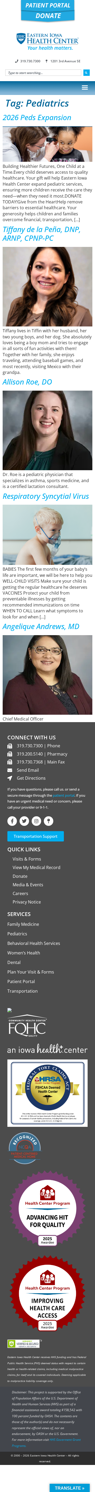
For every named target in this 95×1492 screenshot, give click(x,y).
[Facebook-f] (12, 821)
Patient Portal (21, 981)
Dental (14, 962)
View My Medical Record (36, 867)
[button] (85, 87)
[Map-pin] (48, 821)
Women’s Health (23, 953)
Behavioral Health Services (33, 943)
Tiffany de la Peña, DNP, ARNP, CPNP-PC (42, 233)
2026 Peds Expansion (37, 117)
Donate (20, 876)
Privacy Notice (27, 902)
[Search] (86, 72)
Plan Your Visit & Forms (30, 972)
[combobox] (43, 72)
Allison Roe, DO (27, 382)
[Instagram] (36, 821)
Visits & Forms (27, 859)
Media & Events (28, 885)
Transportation (22, 991)
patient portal (63, 795)
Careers (20, 893)
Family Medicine (23, 924)
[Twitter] (24, 821)
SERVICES (19, 914)
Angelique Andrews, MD (41, 626)
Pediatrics (17, 934)
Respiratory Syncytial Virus (46, 496)
